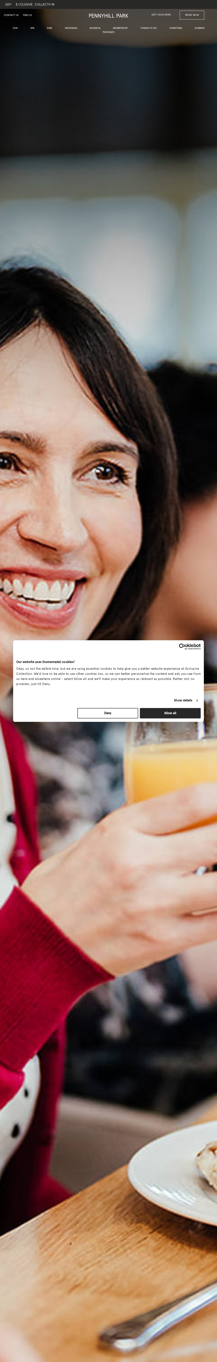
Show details (183, 700)
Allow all (170, 713)
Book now (192, 15)
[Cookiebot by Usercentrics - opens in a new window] (182, 646)
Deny (107, 713)
